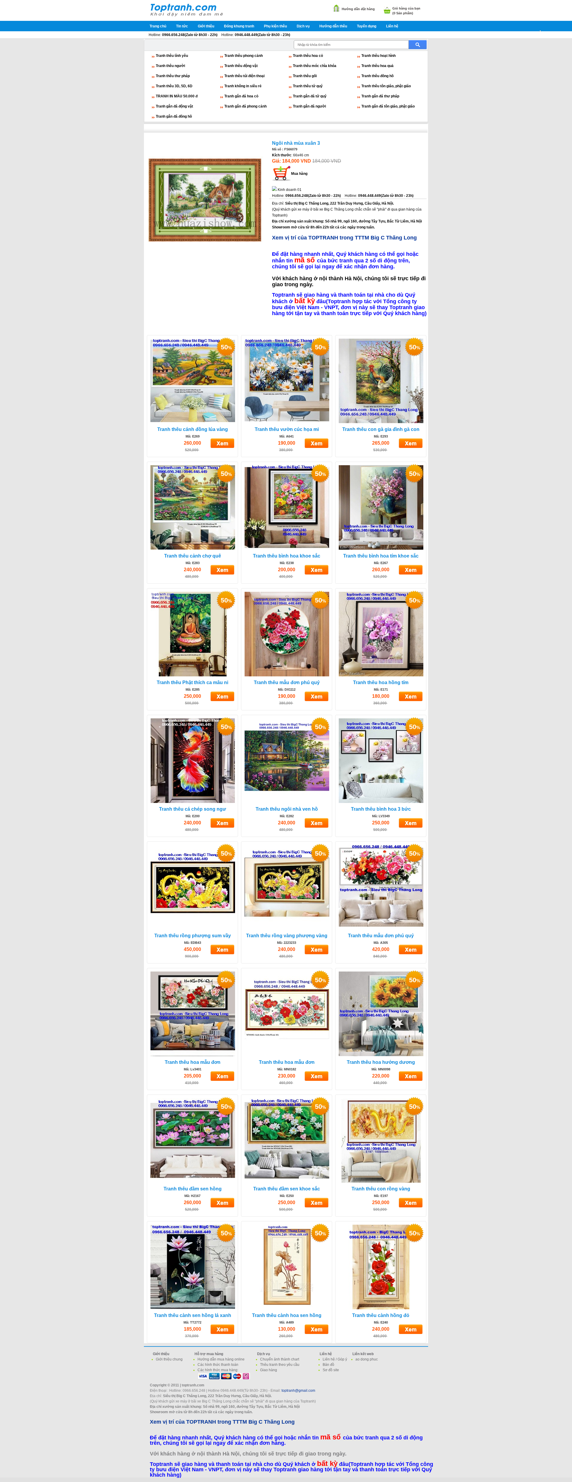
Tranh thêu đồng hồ (377, 76)
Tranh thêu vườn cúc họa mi (287, 429)
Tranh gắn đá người (309, 106)
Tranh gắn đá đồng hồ (174, 116)
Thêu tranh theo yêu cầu (279, 1365)
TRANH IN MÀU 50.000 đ (177, 96)
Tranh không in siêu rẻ (243, 86)
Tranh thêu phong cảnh (243, 56)
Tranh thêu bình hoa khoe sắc (286, 555)
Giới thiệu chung (169, 1359)
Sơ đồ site (331, 1370)
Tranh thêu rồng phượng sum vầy (192, 935)
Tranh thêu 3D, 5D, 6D (174, 86)
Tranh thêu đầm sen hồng (193, 1188)
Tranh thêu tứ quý (308, 86)
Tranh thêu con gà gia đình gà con (380, 429)
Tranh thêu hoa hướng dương (381, 1062)
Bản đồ (328, 1365)
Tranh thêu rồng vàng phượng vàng (286, 935)
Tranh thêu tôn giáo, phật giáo (386, 86)
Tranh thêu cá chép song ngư (192, 809)
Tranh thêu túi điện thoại (244, 76)
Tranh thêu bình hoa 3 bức (381, 809)
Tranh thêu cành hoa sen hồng (286, 1315)
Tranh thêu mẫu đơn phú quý (287, 682)
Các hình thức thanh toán (218, 1365)
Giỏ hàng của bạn (406, 8)
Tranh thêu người (170, 66)
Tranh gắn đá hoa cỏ (241, 96)
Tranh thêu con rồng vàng (381, 1188)
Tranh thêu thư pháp (173, 76)
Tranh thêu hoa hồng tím (380, 682)
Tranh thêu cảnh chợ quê (192, 555)
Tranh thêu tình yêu (172, 56)
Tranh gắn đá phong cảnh (245, 106)
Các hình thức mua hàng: (218, 1370)
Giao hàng (268, 1370)
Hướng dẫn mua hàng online (221, 1359)
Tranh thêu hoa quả (377, 66)
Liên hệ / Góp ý (335, 1359)
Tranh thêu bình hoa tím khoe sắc (381, 555)
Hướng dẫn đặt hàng (358, 9)
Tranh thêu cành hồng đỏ (380, 1315)
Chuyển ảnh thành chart (279, 1359)
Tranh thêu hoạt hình (378, 56)
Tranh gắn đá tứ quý (310, 96)
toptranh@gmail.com (298, 1390)
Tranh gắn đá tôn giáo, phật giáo (388, 106)
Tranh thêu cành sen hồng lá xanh (192, 1315)
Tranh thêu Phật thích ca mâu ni (192, 682)
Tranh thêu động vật (241, 66)
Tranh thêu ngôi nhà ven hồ (287, 809)
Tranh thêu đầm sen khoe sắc (286, 1188)
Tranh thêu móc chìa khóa (314, 66)
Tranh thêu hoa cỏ (308, 56)
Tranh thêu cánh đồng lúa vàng (192, 429)
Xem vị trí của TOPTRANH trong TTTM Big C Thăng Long (344, 238)
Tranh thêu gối (305, 76)
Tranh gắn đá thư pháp (380, 96)
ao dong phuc (366, 1359)
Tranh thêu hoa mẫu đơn (192, 1062)
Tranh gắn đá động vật (174, 106)
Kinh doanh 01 (289, 190)
